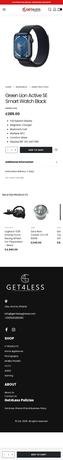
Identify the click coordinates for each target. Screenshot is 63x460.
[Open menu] (4, 9)
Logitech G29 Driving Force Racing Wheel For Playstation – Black (14, 238)
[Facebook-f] (6, 330)
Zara (33, 227)
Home (8, 87)
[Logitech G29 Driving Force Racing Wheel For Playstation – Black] (14, 212)
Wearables (21, 87)
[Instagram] (13, 330)
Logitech (9, 227)
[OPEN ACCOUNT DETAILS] (54, 9)
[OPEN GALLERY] (31, 46)
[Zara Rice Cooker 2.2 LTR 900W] (40, 212)
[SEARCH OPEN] (49, 9)
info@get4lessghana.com (20, 313)
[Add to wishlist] (56, 150)
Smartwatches (39, 87)
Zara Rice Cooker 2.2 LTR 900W (39, 235)
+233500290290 (14, 318)
